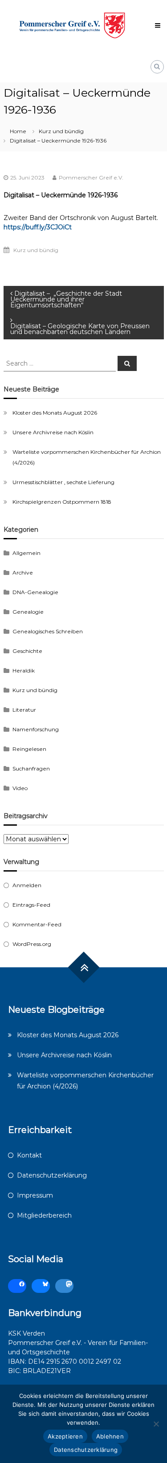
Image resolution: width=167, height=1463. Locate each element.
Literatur (24, 709)
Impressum (35, 1195)
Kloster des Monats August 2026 (54, 412)
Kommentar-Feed (36, 924)
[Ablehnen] (155, 1423)
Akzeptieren (65, 1436)
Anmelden (26, 885)
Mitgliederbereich (44, 1215)
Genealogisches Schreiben (47, 631)
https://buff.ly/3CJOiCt (38, 227)
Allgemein (26, 553)
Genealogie (28, 611)
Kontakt (29, 1155)
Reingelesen (29, 749)
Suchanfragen (31, 768)
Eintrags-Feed (31, 904)
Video (20, 788)
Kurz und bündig (61, 131)
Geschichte (27, 651)
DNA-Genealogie (35, 592)
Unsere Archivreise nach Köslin (53, 432)
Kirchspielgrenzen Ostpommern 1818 (61, 501)
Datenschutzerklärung (52, 1175)
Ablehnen (110, 1436)
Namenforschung (35, 729)
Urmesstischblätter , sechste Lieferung (63, 482)
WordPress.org (31, 944)
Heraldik (23, 670)
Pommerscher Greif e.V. (91, 177)
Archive (22, 572)
